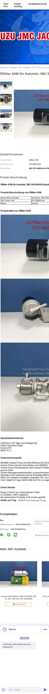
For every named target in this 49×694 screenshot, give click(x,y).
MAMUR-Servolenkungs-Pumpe (32, 500)
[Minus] (45, 629)
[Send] (45, 690)
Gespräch (20, 604)
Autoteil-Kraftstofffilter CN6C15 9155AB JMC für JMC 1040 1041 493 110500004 (18, 597)
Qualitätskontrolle (37, 4)
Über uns (5, 5)
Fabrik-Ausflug (18, 5)
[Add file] (3, 690)
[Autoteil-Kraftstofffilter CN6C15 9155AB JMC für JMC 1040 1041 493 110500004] (18, 574)
